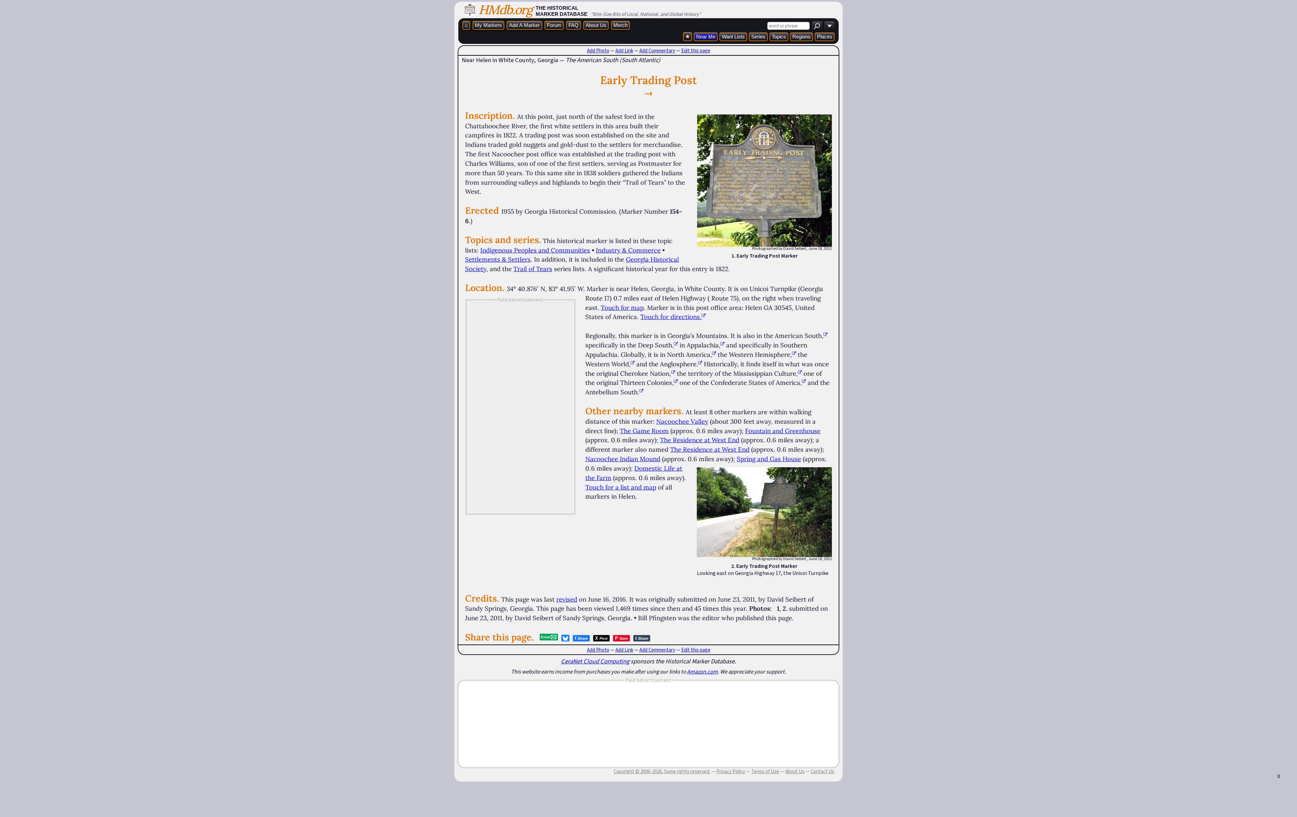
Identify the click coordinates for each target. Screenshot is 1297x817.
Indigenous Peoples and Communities (535, 250)
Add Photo (598, 50)
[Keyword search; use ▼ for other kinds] (817, 25)
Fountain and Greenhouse (782, 431)
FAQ (573, 25)
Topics (779, 36)
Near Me (705, 36)
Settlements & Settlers (498, 259)
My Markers (488, 25)
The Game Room (644, 431)
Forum (554, 25)
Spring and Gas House (769, 459)
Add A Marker (524, 25)
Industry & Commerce (628, 250)
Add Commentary (657, 50)
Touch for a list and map (620, 487)
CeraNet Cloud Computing (595, 661)
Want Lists (733, 36)
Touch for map (622, 308)
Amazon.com (702, 671)
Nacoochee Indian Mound (622, 459)
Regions (801, 36)
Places (824, 36)
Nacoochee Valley (682, 421)
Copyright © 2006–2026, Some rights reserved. (662, 771)
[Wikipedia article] (825, 336)
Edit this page (695, 50)
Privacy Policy (730, 771)
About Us (596, 25)
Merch (620, 25)
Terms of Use (765, 771)
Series (758, 36)
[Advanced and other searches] (829, 25)
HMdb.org (505, 10)
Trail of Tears (532, 269)
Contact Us (822, 771)
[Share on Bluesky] (565, 638)
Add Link (624, 50)
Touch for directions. (671, 317)
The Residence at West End (699, 440)
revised (566, 599)
